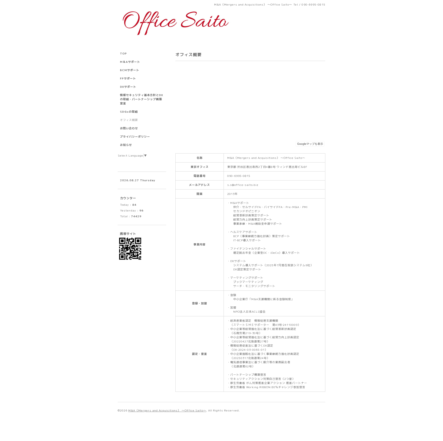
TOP (123, 53)
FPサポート (128, 78)
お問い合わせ (129, 128)
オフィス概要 (129, 120)
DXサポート (128, 87)
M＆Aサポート (130, 62)
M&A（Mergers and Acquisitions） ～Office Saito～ (167, 410)
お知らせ (126, 145)
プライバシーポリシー (135, 137)
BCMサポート (129, 70)
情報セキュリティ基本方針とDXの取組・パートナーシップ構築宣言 (141, 99)
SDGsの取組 (129, 112)
